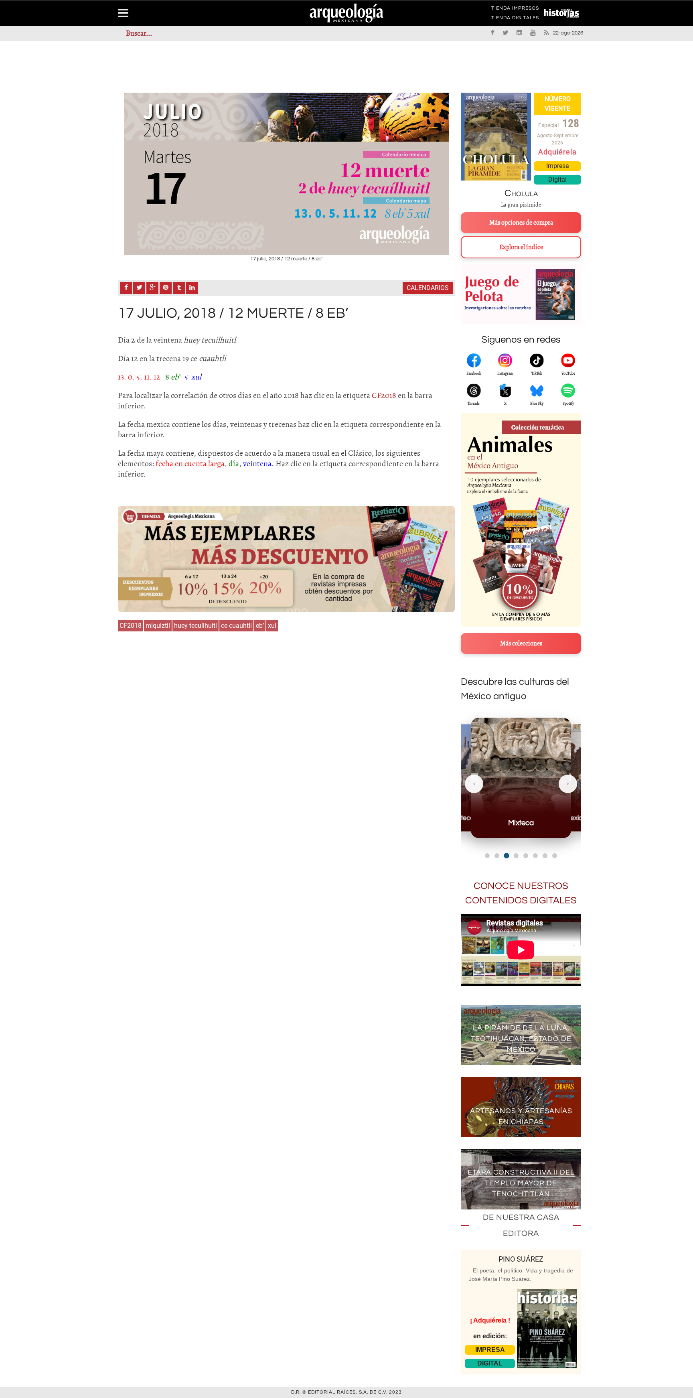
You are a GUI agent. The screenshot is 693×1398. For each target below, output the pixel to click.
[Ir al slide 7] (545, 855)
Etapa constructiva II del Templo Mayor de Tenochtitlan (521, 1183)
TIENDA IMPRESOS (515, 9)
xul (272, 625)
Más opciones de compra (521, 222)
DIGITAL (490, 1363)
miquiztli (158, 625)
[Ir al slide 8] (554, 855)
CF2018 (131, 625)
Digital (557, 179)
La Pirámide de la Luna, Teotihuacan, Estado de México (521, 1038)
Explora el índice (521, 247)
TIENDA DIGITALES (515, 19)
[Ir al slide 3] (506, 855)
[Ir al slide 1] (487, 855)
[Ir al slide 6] (535, 855)
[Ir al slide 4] (516, 855)
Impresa (557, 166)
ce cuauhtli (236, 625)
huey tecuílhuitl (195, 625)
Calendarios (428, 288)
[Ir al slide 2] (496, 855)
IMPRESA (490, 1349)
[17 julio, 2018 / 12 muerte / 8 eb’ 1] (286, 174)
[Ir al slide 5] (525, 855)
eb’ (260, 625)
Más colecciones (521, 643)
